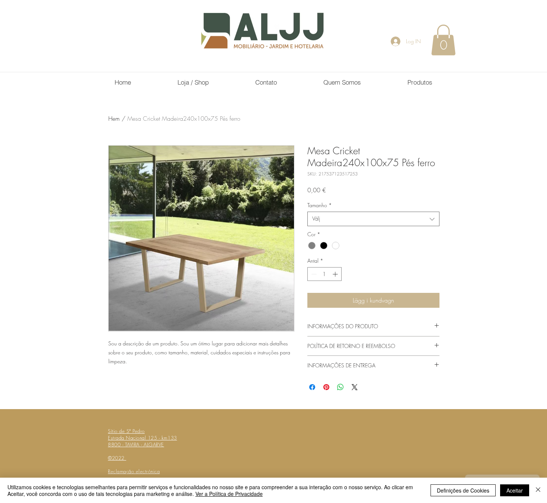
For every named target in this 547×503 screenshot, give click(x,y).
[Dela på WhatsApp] (340, 387)
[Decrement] (313, 274)
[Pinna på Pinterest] (326, 387)
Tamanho (319, 205)
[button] (443, 40)
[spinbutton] (324, 274)
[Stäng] (538, 490)
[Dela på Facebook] (312, 387)
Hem (114, 118)
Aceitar (514, 490)
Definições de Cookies (463, 490)
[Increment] (335, 274)
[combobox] (373, 219)
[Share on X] (354, 387)
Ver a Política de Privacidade (229, 493)
